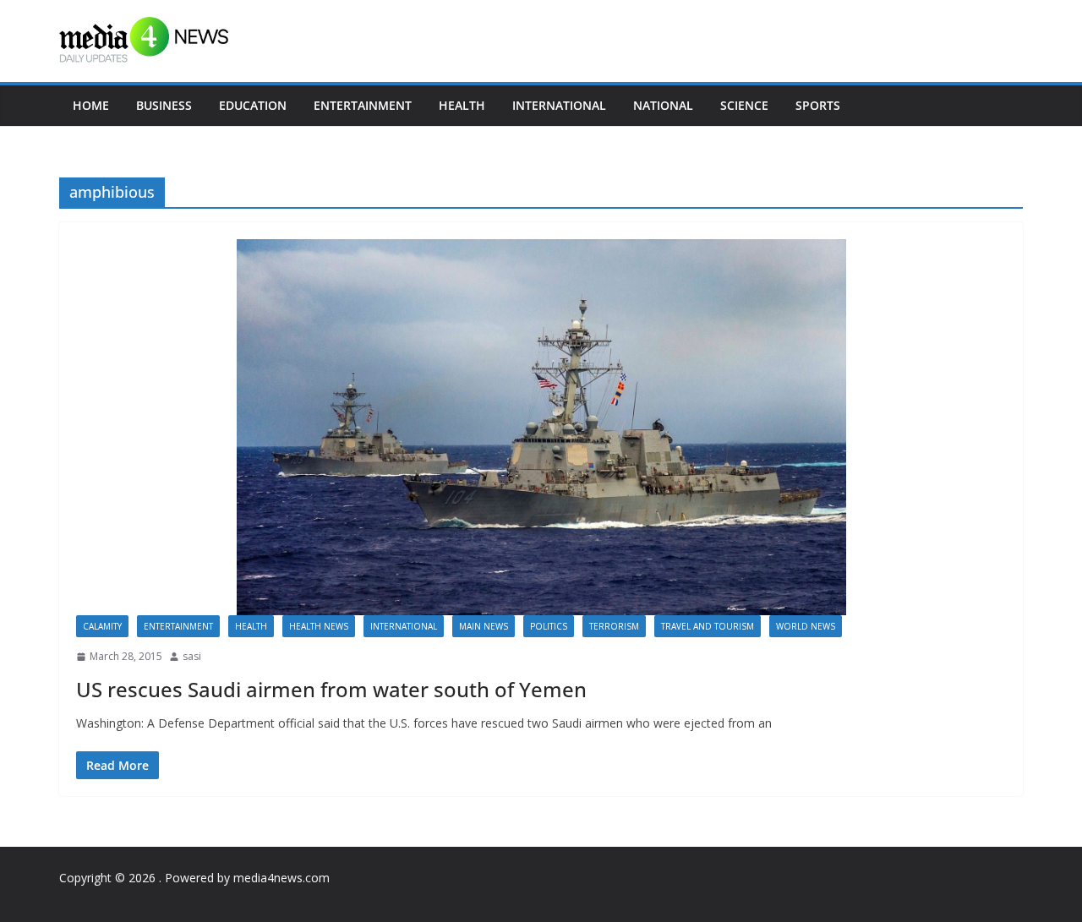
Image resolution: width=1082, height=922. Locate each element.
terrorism (614, 626)
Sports (817, 105)
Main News (483, 626)
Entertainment (363, 105)
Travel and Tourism (707, 626)
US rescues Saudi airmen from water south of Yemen (331, 689)
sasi (192, 656)
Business (164, 105)
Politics (548, 626)
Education (253, 105)
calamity (102, 626)
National (663, 105)
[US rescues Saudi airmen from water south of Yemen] (541, 427)
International (559, 105)
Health (462, 105)
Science (744, 105)
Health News (318, 626)
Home (91, 105)
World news (805, 626)
